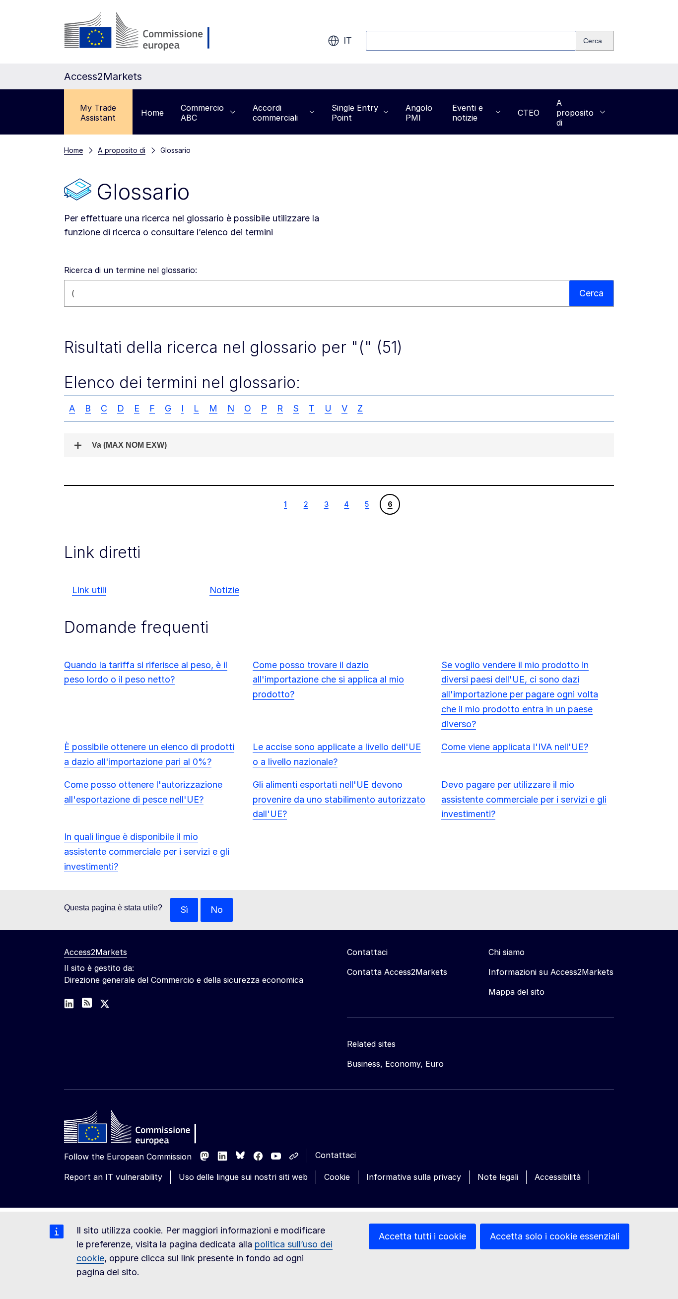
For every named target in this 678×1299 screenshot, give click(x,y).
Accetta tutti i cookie (422, 1236)
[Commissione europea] (143, 32)
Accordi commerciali (275, 113)
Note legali (497, 1177)
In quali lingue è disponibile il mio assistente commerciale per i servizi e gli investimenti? (146, 851)
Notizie (224, 590)
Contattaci (335, 1155)
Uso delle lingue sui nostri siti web (243, 1177)
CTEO (529, 113)
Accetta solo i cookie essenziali (554, 1236)
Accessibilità (558, 1177)
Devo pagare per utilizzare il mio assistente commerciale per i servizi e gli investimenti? (524, 799)
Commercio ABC (202, 113)
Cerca (591, 293)
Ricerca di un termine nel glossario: (130, 270)
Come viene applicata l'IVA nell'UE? (514, 747)
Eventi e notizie (467, 113)
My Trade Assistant (98, 113)
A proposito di (575, 113)
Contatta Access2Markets (397, 972)
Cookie (337, 1177)
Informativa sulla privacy (413, 1177)
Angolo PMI (419, 113)
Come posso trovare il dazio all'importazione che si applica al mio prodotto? (328, 680)
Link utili (89, 590)
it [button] (347, 40)
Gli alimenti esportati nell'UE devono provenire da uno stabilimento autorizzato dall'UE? (339, 799)
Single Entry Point (355, 113)
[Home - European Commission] (136, 1129)
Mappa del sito (516, 992)
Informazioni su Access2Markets (550, 972)
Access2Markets (95, 952)
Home (152, 113)
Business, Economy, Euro (395, 1064)
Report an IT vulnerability (113, 1177)
